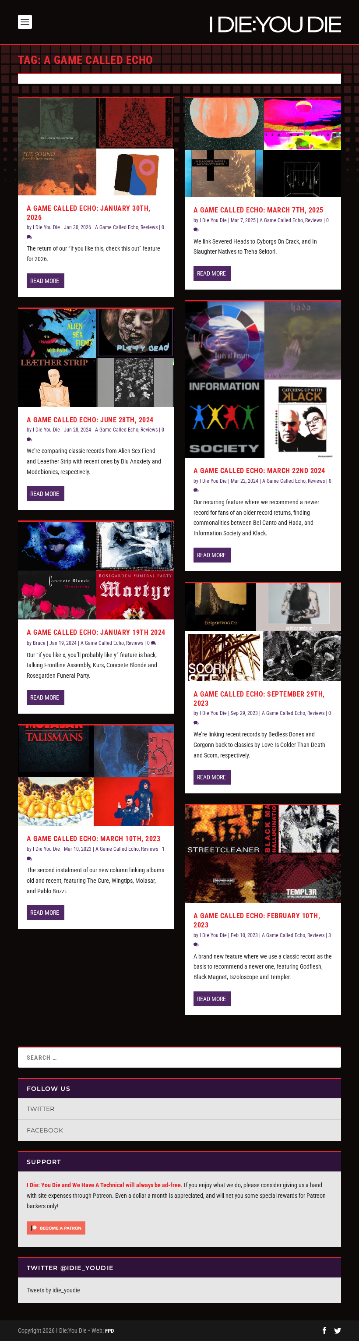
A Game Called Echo (116, 227)
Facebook (45, 1130)
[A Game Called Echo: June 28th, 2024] (96, 358)
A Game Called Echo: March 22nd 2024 (259, 471)
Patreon (102, 1195)
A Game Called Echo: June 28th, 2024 (90, 420)
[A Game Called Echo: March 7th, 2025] (263, 147)
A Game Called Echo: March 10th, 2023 (93, 839)
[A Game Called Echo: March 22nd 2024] (263, 379)
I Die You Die (46, 227)
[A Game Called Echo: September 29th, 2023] (263, 632)
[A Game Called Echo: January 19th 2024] (96, 571)
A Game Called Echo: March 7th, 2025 (259, 210)
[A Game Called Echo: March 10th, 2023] (96, 775)
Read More (44, 280)
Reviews (149, 227)
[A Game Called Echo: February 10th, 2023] (263, 854)
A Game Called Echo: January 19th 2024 (96, 632)
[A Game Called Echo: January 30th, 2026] (96, 146)
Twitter (40, 1109)
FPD (109, 1330)
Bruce (39, 643)
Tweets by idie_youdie (53, 1290)
